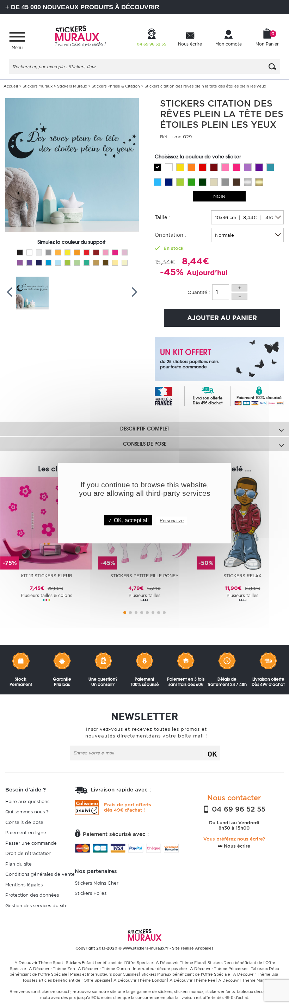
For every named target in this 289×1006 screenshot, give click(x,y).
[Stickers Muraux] (80, 35)
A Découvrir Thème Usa (255, 974)
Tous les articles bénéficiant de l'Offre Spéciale (66, 980)
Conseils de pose (24, 822)
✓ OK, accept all (128, 520)
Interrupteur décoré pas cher (160, 968)
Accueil (11, 86)
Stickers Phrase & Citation (116, 86)
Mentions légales (24, 884)
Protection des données (32, 895)
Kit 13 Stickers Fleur (46, 575)
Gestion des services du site (36, 905)
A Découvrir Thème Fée (192, 980)
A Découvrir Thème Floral (180, 962)
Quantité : (198, 292)
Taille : (162, 217)
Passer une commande (31, 843)
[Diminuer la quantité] (239, 296)
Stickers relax (242, 575)
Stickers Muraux (38, 86)
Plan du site (18, 864)
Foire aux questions (27, 801)
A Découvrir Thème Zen (52, 968)
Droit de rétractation (28, 853)
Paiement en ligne (25, 832)
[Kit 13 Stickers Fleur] (46, 522)
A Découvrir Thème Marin (242, 980)
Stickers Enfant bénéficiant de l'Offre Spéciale (109, 962)
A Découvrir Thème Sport (38, 962)
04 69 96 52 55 (237, 809)
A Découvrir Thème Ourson (104, 968)
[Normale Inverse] (247, 235)
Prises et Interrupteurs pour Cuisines (104, 974)
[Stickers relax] (243, 522)
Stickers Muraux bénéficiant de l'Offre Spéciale (185, 974)
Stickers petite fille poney (144, 575)
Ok (212, 754)
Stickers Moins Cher (96, 883)
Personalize (172, 520)
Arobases (204, 948)
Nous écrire (236, 846)
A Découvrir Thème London (140, 980)
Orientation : (170, 235)
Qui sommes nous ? (27, 811)
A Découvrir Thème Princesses (219, 968)
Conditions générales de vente (40, 874)
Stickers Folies (90, 893)
